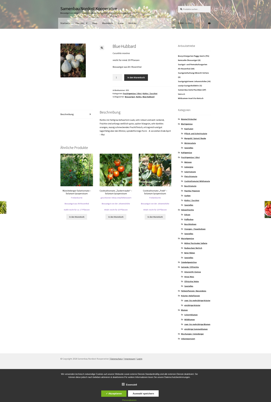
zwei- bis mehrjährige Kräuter (197, 300)
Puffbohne (188, 219)
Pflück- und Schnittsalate (195, 133)
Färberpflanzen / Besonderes (193, 291)
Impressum (129, 358)
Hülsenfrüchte (187, 210)
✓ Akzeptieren (114, 393)
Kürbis (139, 96)
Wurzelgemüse (187, 238)
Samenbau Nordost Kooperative (88, 8)
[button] (102, 48)
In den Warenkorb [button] (76, 217)
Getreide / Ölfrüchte (190, 267)
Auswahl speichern (143, 393)
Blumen (184, 310)
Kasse (121, 23)
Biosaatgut (130, 96)
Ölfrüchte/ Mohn (191, 281)
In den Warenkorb (136, 77)
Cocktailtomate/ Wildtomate (197, 181)
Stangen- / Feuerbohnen (195, 229)
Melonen (188, 162)
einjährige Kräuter (192, 305)
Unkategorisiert (188, 338)
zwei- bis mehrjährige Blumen (197, 324)
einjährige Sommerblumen (196, 329)
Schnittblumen (191, 314)
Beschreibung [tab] (67, 114)
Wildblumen (189, 319)
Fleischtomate (190, 176)
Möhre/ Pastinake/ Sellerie (195, 243)
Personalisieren (129, 400)
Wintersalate (190, 143)
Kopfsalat (188, 128)
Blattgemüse (187, 124)
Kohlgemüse (186, 152)
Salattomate (190, 171)
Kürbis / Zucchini (150, 93)
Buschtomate (190, 186)
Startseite (65, 23)
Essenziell (131, 385)
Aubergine (188, 167)
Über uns (79, 23)
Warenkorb (107, 23)
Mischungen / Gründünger (192, 334)
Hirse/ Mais (189, 276)
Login (139, 358)
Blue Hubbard (148, 96)
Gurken (187, 195)
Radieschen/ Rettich (193, 248)
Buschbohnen (190, 224)
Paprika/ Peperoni (192, 191)
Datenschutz (116, 358)
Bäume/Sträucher (189, 119)
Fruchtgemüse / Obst (132, 93)
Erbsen (187, 214)
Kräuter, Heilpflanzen (190, 295)
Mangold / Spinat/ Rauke (195, 138)
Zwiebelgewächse (189, 262)
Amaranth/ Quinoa (192, 272)
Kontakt (132, 23)
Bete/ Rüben (189, 253)
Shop (94, 23)
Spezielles (188, 148)
